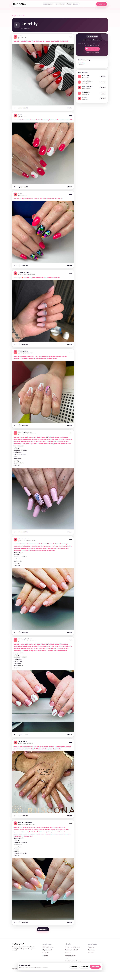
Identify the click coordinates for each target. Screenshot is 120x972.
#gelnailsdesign (65, 746)
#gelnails (48, 439)
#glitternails (51, 550)
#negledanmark (19, 441)
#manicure (27, 277)
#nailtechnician (51, 441)
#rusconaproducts (43, 41)
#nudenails (43, 550)
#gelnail (34, 41)
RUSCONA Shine (48, 4)
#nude (65, 356)
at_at (20, 36)
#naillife (65, 441)
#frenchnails (52, 651)
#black (42, 199)
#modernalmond (57, 834)
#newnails (52, 41)
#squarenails (34, 651)
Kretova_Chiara (23, 351)
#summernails (58, 356)
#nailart (40, 444)
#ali (71, 120)
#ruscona (16, 41)
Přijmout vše (95, 967)
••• (70, 37)
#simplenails (42, 441)
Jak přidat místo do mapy (73, 961)
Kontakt (75, 4)
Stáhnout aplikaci (92, 49)
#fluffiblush (29, 199)
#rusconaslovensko (63, 120)
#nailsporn (47, 199)
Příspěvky (69, 4)
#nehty (69, 439)
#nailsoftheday (40, 439)
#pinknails (46, 444)
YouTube (91, 953)
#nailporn (50, 277)
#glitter (33, 277)
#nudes (38, 277)
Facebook (91, 950)
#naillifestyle (18, 444)
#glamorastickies (65, 444)
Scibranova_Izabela (24, 272)
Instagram (91, 947)
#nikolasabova (48, 749)
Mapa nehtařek (59, 4)
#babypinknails (55, 444)
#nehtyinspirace (40, 356)
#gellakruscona (25, 120)
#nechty (28, 41)
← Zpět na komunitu (18, 16)
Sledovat (103, 76)
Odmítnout (84, 967)
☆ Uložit (69, 108)
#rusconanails (31, 437)
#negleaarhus (33, 441)
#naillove (60, 441)
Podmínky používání (71, 950)
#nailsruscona (18, 746)
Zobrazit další (43, 929)
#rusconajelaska (28, 746)
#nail (53, 199)
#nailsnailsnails (19, 439)
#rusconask (53, 120)
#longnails (26, 444)
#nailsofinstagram (54, 437)
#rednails (23, 41)
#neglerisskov (38, 832)
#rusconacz (23, 437)
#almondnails (34, 550)
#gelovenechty (44, 358)
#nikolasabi (56, 749)
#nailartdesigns (26, 358)
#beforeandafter (27, 836)
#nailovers (17, 358)
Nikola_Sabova (22, 741)
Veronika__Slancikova (25, 432)
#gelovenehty (29, 356)
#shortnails (35, 358)
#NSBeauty (39, 749)
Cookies (67, 953)
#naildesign (39, 120)
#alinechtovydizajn (62, 41)
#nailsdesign (49, 356)
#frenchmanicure (61, 651)
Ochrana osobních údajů (72, 947)
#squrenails (33, 444)
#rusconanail (53, 358)
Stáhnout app (102, 4)
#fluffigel (23, 199)
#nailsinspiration (29, 439)
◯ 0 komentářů (23, 108)
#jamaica (33, 120)
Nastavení (73, 967)
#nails (38, 437)
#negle (26, 441)
